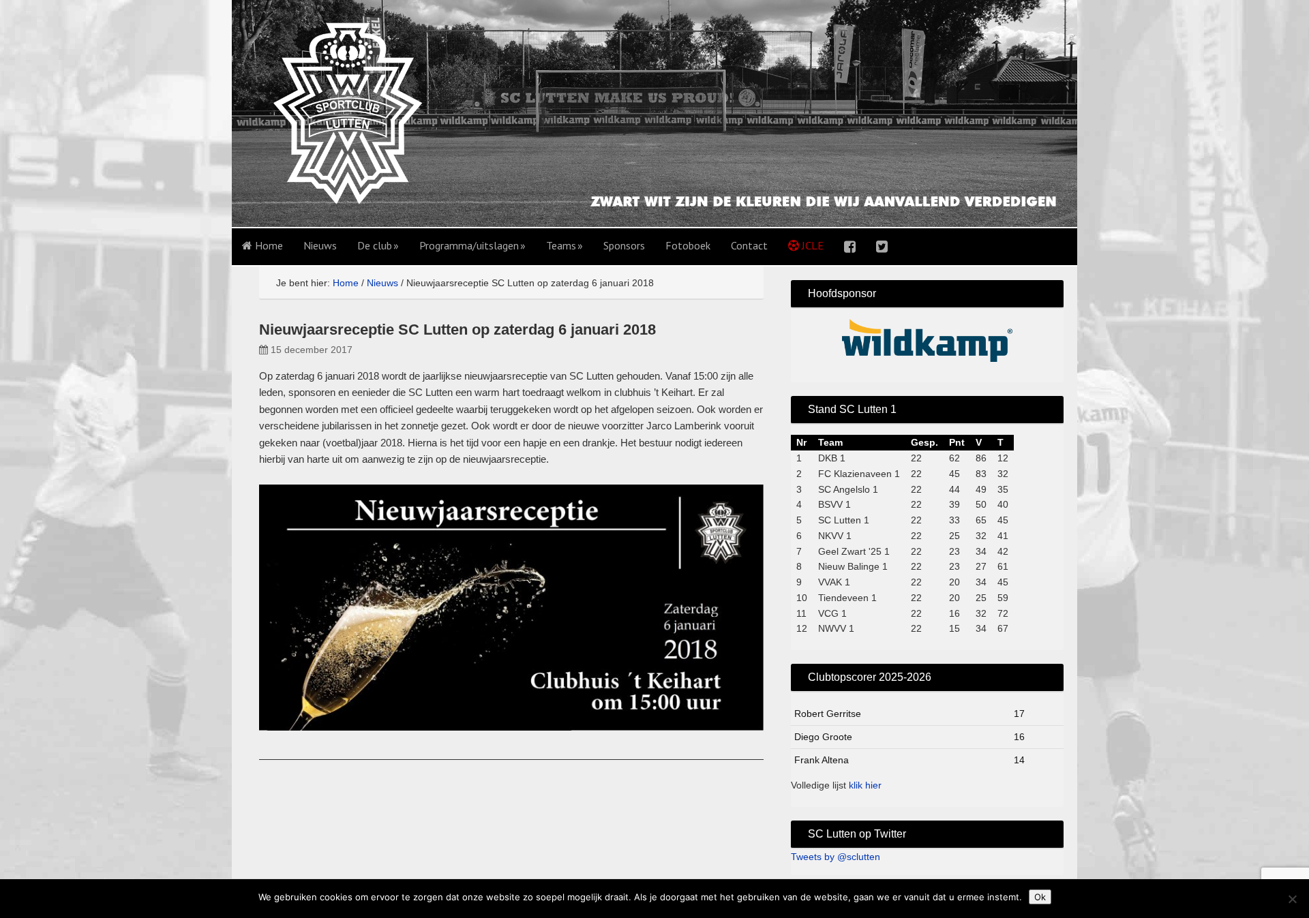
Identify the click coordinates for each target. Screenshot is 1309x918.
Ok (1040, 896)
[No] (1292, 899)
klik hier (865, 785)
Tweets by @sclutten (835, 856)
